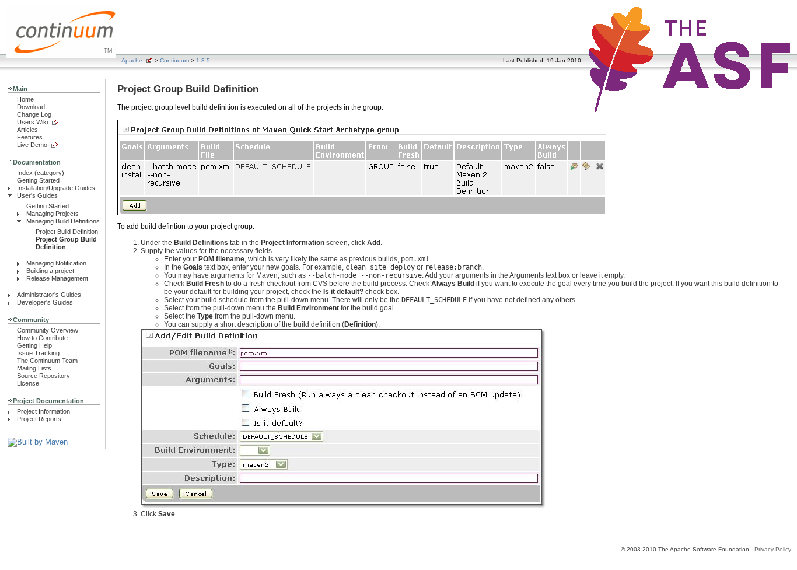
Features (30, 137)
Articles (27, 129)
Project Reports (39, 418)
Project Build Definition (67, 231)
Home (25, 99)
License (28, 383)
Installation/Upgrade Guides (56, 187)
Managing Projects (52, 213)
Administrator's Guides (49, 294)
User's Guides (37, 195)
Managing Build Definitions (63, 221)
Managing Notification (56, 263)
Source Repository (43, 375)
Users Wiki (32, 121)
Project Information (43, 411)
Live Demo (32, 144)
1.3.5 (203, 60)
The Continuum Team (47, 360)
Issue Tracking (38, 352)
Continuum (174, 60)
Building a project (50, 270)
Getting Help (34, 345)
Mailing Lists (34, 368)
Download (31, 106)
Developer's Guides (45, 302)
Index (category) (40, 172)
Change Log (34, 114)
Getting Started (38, 180)
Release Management (57, 278)
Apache (131, 60)
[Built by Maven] (38, 442)
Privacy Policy (772, 549)
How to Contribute (42, 337)
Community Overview (47, 330)
